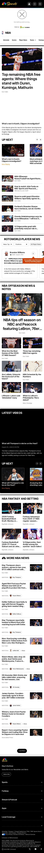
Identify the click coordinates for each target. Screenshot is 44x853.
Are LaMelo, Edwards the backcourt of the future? (11, 376)
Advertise (4, 831)
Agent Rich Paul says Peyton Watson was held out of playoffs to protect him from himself (14, 586)
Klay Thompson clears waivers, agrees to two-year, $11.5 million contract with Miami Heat (14, 567)
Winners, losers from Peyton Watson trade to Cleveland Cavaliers (14, 714)
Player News (23, 40)
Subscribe (6, 774)
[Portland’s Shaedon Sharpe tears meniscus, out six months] (7, 208)
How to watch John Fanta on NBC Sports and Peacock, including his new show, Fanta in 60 (27, 187)
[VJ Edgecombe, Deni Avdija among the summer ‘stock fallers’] (32, 534)
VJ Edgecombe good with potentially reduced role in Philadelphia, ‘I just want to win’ (27, 227)
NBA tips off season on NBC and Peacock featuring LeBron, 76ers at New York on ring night (22, 324)
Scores (14, 40)
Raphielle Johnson (7, 524)
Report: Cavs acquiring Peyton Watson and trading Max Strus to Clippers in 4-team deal (15, 732)
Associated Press (7, 737)
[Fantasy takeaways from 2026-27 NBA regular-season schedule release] (32, 508)
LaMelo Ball (16, 650)
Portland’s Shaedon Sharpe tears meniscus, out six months (27, 207)
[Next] (40, 139)
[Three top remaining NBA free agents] (32, 342)
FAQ (28, 831)
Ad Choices (12, 833)
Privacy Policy (21, 833)
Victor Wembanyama (18, 669)
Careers (11, 831)
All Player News (36, 244)
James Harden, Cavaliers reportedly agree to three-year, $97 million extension (13, 695)
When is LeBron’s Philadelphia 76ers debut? (31, 398)
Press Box (5, 833)
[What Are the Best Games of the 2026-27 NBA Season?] (11, 342)
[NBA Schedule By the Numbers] (32, 366)
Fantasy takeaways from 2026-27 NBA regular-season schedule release (31, 519)
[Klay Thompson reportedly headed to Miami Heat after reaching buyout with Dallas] (36, 622)
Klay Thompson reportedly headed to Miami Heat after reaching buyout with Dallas (13, 622)
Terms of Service (30, 834)
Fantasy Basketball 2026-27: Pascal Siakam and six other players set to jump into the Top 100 (11, 544)
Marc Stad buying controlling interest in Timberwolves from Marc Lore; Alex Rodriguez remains (14, 640)
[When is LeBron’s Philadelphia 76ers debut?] (32, 387)
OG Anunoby (16, 687)
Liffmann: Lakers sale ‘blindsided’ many (11, 397)
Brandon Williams (17, 252)
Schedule (6, 40)
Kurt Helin (5, 92)
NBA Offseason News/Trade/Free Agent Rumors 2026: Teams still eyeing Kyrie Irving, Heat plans (28, 177)
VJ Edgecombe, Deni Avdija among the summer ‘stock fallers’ (32, 544)
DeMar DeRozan (17, 614)
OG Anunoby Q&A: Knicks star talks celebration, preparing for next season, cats (14, 677)
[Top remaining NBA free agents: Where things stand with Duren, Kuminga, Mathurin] (22, 59)
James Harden (16, 705)
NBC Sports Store (36, 831)
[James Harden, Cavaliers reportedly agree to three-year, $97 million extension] (36, 695)
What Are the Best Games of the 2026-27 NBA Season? (10, 353)
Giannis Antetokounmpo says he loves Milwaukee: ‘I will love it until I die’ (28, 217)
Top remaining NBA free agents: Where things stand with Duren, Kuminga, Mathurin (21, 81)
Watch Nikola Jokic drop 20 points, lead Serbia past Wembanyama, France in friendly (13, 659)
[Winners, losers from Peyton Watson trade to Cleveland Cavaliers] (36, 714)
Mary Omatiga (27, 403)
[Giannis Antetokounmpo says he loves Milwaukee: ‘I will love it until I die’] (7, 218)
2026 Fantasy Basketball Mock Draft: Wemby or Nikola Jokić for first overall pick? (10, 519)
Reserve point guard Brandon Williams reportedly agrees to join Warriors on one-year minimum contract (26, 197)
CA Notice (21, 834)
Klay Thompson (17, 577)
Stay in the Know (7, 766)
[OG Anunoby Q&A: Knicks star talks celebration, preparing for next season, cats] (36, 677)
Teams (32, 40)
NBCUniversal (14, 838)
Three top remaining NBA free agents (31, 352)
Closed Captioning (20, 831)
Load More (22, 751)
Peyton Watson (17, 595)
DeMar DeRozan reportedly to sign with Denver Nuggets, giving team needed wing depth (14, 604)
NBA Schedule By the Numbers (32, 375)
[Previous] (37, 139)
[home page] (9, 4)
